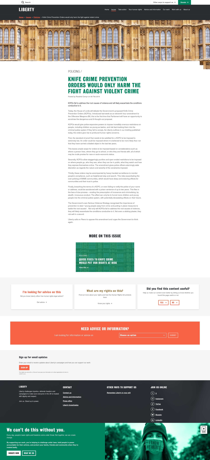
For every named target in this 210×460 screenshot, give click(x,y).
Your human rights (135, 9)
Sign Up (24, 367)
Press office (67, 401)
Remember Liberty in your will (119, 392)
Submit (173, 335)
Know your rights (104, 303)
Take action (122, 9)
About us (186, 9)
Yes (161, 302)
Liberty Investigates (70, 405)
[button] (26, 2)
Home (107, 9)
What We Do (29, 453)
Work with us (176, 9)
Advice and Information (72, 397)
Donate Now (14, 453)
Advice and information (152, 9)
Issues (113, 9)
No (173, 302)
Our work (166, 9)
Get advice (41, 302)
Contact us (67, 392)
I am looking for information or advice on (73, 335)
